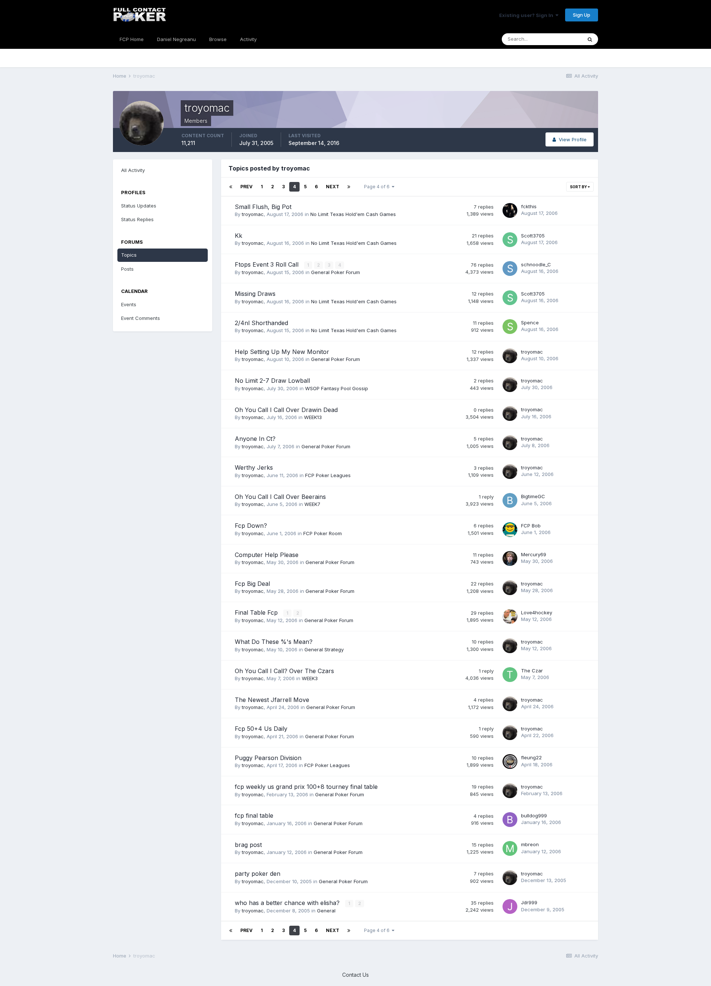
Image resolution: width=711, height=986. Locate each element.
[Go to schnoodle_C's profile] (510, 268)
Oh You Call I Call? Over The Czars (284, 671)
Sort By (579, 187)
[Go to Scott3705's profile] (510, 239)
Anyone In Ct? (255, 438)
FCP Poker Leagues (328, 475)
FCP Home (132, 39)
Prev (246, 186)
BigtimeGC (533, 496)
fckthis (529, 206)
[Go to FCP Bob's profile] (510, 529)
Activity (248, 39)
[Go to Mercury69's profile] (510, 558)
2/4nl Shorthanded (261, 323)
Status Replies (137, 219)
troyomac (253, 214)
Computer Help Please (266, 554)
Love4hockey (536, 612)
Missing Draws (255, 293)
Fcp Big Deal (252, 583)
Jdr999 (529, 902)
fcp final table (254, 815)
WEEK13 (313, 417)
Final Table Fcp (257, 612)
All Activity (133, 170)
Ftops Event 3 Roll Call (267, 264)
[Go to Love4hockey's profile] (510, 616)
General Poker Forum (335, 272)
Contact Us (355, 975)
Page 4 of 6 (378, 186)
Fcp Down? (251, 525)
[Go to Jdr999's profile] (510, 906)
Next (332, 186)
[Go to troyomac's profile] (510, 355)
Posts (127, 269)
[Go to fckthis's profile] (510, 210)
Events (128, 304)
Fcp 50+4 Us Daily (261, 728)
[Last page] (349, 187)
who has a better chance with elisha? (288, 902)
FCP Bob (531, 526)
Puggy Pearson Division (268, 758)
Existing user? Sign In (527, 15)
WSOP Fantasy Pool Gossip (336, 388)
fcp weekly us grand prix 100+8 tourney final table (306, 786)
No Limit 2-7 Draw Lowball (272, 380)
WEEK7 (312, 504)
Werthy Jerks (254, 467)
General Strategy (324, 649)
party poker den (257, 873)
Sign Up (581, 15)
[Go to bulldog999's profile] (510, 819)
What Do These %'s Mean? (274, 641)
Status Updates (138, 206)
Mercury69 (533, 554)
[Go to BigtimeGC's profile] (510, 500)
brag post (248, 844)
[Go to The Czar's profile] (510, 674)
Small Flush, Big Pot (263, 206)
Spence (530, 322)
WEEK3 (310, 678)
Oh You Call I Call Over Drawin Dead (286, 409)
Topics (129, 255)
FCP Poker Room (322, 533)
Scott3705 (533, 236)
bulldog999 (534, 815)
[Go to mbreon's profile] (510, 848)
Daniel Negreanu (176, 39)
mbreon (530, 844)
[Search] (590, 39)
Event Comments (140, 318)
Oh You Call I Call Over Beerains (280, 496)
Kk (238, 235)
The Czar (532, 670)
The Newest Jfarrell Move (272, 699)
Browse (218, 39)
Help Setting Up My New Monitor (282, 351)
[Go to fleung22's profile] (510, 761)
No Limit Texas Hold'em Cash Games (353, 214)
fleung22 (531, 757)
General (326, 911)
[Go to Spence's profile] (510, 326)
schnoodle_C (536, 264)
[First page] (231, 187)
